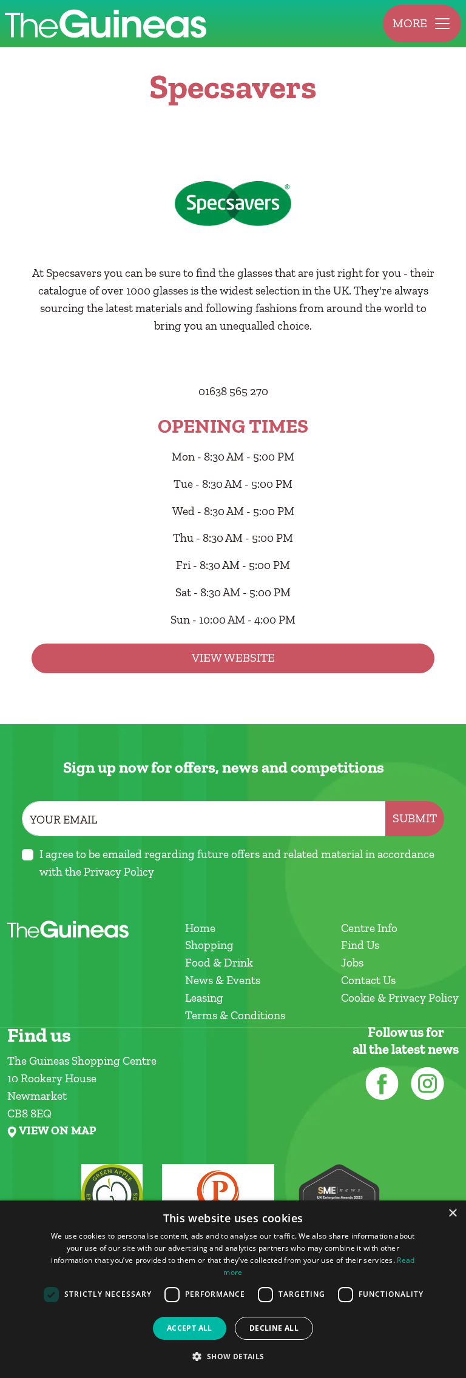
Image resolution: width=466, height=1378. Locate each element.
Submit (415, 818)
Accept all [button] (189, 1328)
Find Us (360, 945)
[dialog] (233, 1289)
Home (200, 928)
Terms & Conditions (235, 1015)
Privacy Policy (119, 871)
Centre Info (369, 928)
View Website (233, 658)
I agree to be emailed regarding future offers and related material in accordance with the (236, 863)
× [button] (452, 1213)
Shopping (209, 945)
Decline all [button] (274, 1328)
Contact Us (368, 980)
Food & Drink (219, 962)
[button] (232, 1356)
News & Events (222, 980)
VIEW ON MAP (57, 1130)
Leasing (204, 997)
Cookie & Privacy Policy (400, 997)
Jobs (352, 962)
